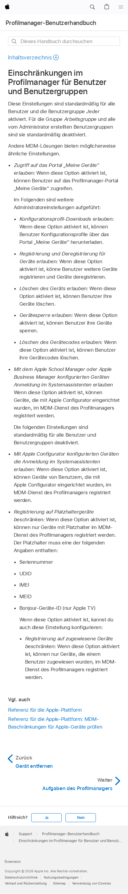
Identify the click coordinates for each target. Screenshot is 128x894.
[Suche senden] (14, 41)
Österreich (12, 862)
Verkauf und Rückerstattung (26, 883)
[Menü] (121, 7)
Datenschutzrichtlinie (21, 877)
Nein (81, 818)
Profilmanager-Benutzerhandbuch (51, 22)
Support (25, 834)
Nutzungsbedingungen (61, 877)
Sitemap (59, 883)
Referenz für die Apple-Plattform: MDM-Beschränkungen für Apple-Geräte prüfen (55, 723)
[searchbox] (64, 41)
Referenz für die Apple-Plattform (45, 710)
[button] (92, 7)
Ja (47, 818)
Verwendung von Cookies (91, 883)
